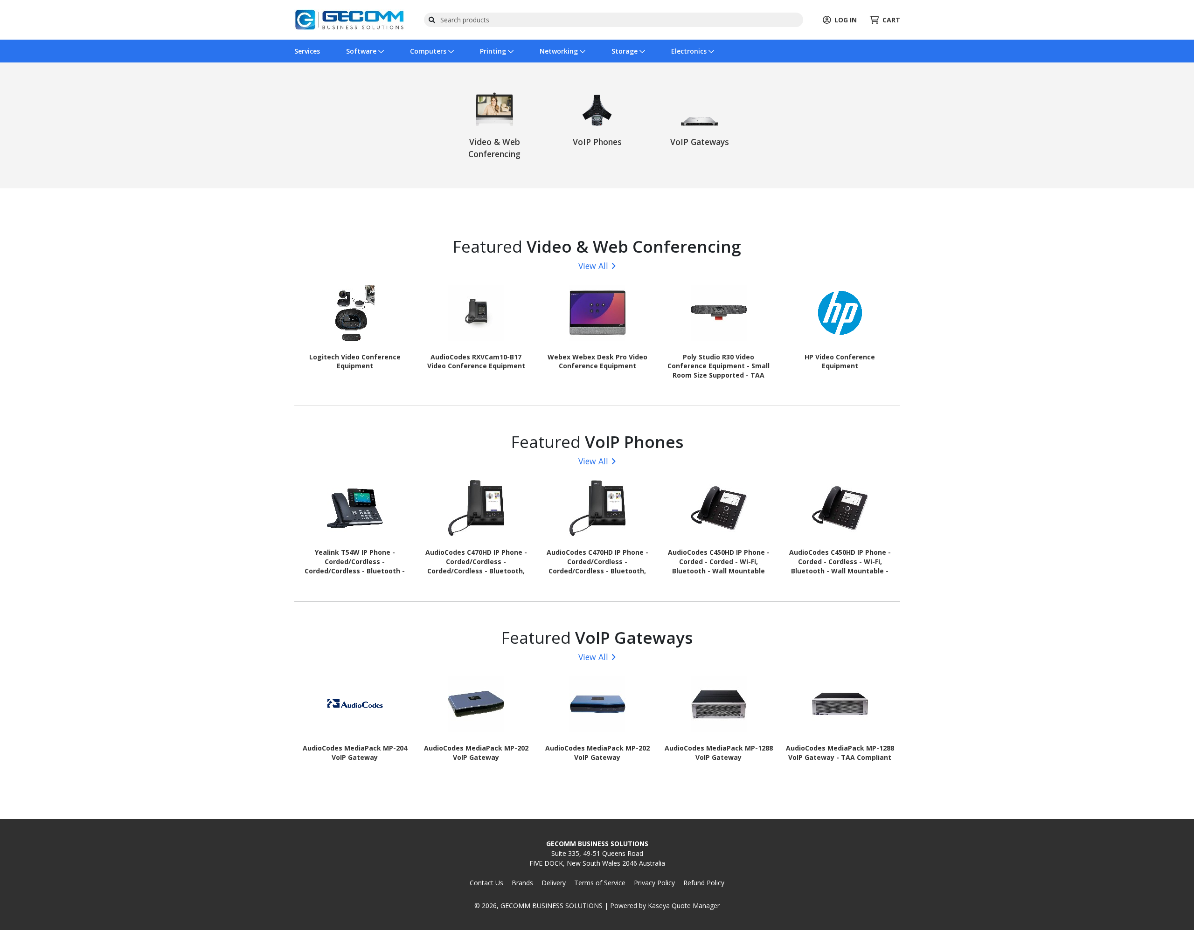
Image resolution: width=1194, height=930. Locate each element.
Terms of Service (599, 882)
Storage (625, 51)
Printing (494, 51)
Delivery (553, 882)
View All (593, 265)
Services (307, 51)
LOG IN (845, 19)
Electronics (689, 51)
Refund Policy (703, 882)
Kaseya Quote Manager (684, 905)
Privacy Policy (654, 882)
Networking (560, 51)
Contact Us (486, 882)
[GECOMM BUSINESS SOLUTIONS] (349, 18)
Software (362, 51)
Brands (522, 882)
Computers (429, 51)
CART (891, 19)
